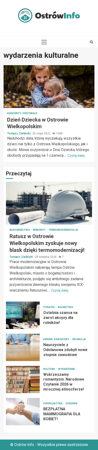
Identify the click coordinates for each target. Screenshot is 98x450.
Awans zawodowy (56, 339)
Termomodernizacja (63, 230)
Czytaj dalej (76, 155)
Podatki (49, 307)
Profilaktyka (53, 403)
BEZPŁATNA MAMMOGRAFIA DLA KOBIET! (23, 411)
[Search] (91, 41)
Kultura (49, 369)
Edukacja (79, 339)
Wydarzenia (66, 369)
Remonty (39, 230)
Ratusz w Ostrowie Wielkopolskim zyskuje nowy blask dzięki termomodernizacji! (49, 203)
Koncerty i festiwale (22, 113)
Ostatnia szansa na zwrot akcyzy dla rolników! (23, 315)
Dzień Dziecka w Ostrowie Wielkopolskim (49, 86)
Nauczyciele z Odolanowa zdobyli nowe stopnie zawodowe (23, 347)
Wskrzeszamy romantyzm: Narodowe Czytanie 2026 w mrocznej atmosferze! (23, 379)
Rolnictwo (65, 307)
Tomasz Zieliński (19, 133)
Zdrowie (71, 403)
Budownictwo (20, 230)
